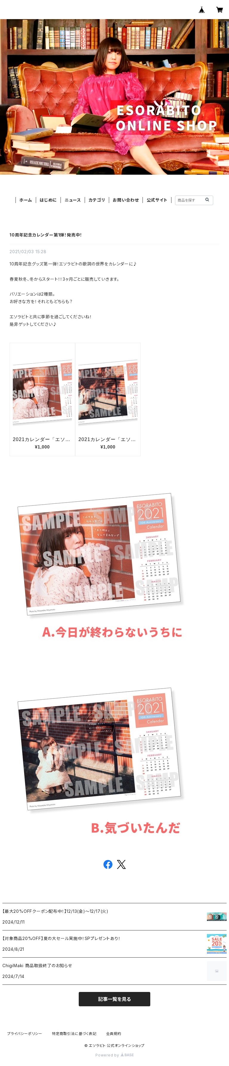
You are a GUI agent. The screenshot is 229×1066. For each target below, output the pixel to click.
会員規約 (113, 1033)
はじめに (48, 199)
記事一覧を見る (114, 999)
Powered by (107, 1055)
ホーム (25, 199)
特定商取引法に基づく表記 (74, 1033)
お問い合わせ (126, 199)
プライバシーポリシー (24, 1033)
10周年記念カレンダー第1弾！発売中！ (46, 234)
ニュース (73, 199)
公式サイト (157, 199)
